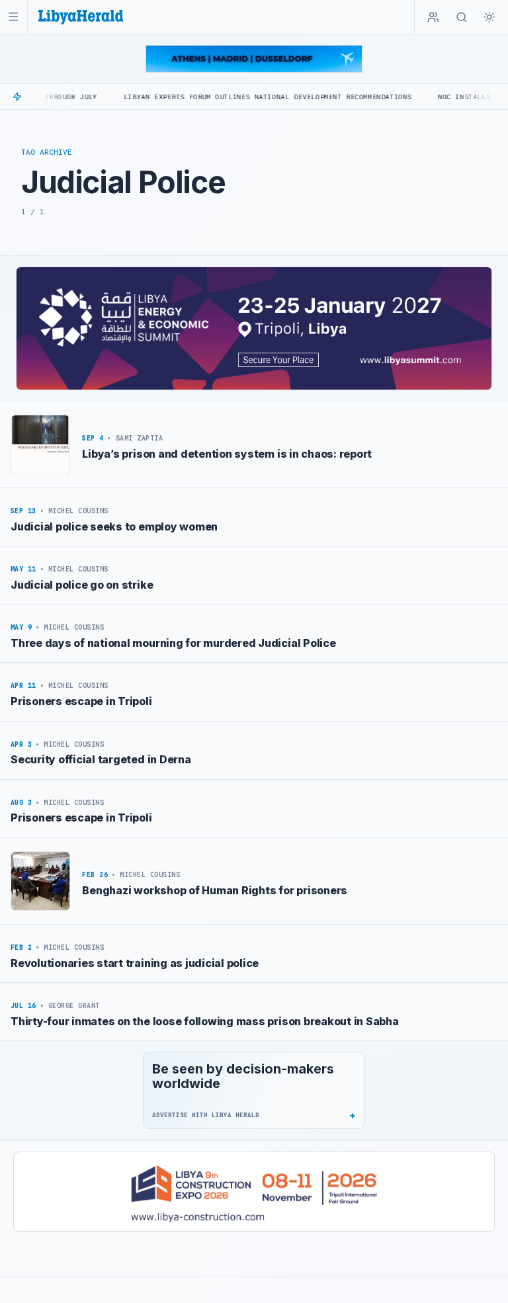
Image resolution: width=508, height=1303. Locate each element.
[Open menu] (13, 17)
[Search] (461, 17)
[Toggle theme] (489, 17)
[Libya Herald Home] (81, 17)
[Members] (433, 17)
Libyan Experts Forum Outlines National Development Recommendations (241, 97)
